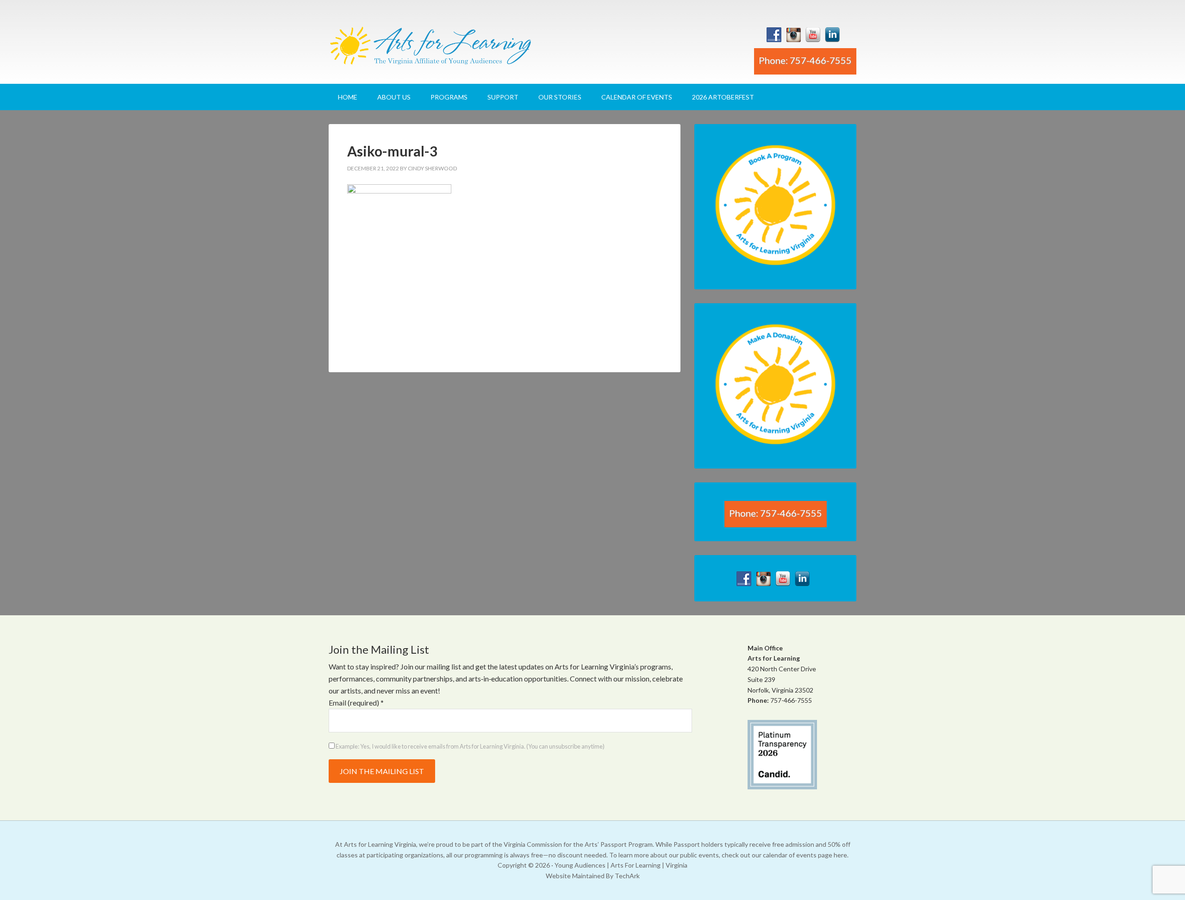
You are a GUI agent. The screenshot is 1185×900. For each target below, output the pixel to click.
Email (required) (356, 702)
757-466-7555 (791, 700)
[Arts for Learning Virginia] (430, 49)
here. (841, 855)
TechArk (627, 876)
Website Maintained (575, 876)
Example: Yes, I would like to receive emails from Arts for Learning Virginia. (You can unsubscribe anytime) (470, 746)
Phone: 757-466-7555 (805, 60)
